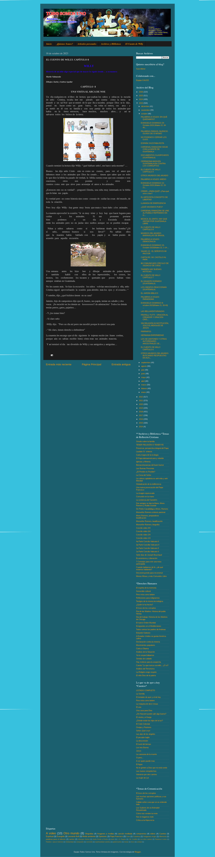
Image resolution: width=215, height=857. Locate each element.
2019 (141, 408)
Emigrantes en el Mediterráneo (148, 626)
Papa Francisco (116, 836)
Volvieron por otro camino (146, 774)
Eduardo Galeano (143, 633)
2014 (141, 427)
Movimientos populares (145, 645)
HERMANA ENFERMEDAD (152, 335)
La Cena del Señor (143, 475)
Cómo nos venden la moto (147, 813)
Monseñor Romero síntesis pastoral (150, 512)
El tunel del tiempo (143, 744)
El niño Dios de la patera (146, 675)
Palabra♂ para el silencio (54, 842)
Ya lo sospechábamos (145, 655)
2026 (141, 92)
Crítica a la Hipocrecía (145, 820)
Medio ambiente (88, 836)
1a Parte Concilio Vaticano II (147, 551)
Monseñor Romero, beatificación (149, 521)
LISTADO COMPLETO (145, 690)
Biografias (89, 834)
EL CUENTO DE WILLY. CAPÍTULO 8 (151, 228)
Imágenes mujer (149, 836)
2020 (141, 404)
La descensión (142, 741)
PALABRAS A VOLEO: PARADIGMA (150, 298)
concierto (89, 842)
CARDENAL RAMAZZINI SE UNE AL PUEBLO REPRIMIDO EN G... (155, 213)
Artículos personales (87, 43)
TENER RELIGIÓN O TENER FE (150, 445)
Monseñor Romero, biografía (147, 525)
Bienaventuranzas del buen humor (150, 465)
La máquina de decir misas (147, 704)
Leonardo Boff (73, 836)
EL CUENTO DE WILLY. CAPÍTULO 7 (151, 276)
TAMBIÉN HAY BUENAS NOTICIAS (151, 270)
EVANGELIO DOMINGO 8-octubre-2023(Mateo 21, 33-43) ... (154, 305)
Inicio (49, 43)
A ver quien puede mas (145, 761)
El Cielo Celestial (143, 724)
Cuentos (162, 834)
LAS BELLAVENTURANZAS (152, 311)
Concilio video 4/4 (143, 528)
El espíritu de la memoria (146, 588)
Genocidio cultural (143, 591)
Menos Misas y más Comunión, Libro (151, 576)
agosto (144, 366)
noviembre (145, 110)
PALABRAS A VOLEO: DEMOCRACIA (150, 240)
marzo (144, 385)
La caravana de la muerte (146, 754)
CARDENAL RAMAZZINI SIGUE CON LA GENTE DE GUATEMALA (154, 149)
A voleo (51, 833)
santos (71, 839)
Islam (112, 839)
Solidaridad (70, 842)
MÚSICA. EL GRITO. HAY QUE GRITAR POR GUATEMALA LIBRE (154, 221)
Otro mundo (71, 833)
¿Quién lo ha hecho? (144, 605)
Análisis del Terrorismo (145, 669)
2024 (141, 99)
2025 (141, 96)
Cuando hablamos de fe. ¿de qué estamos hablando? (149, 568)
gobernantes (117, 842)
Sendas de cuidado (144, 659)
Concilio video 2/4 (143, 535)
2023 (141, 103)
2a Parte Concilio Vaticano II (147, 548)
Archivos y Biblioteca (111, 43)
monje (126, 842)
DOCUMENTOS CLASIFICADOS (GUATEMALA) (155, 156)
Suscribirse (140, 69)
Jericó (138, 751)
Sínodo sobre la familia (145, 441)
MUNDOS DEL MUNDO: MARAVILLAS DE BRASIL (152, 234)
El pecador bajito (143, 737)
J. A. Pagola (121, 839)
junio (143, 374)
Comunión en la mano (145, 496)
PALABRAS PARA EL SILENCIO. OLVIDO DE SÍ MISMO (154, 132)
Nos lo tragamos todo (145, 817)
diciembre (145, 106)
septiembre (146, 362)
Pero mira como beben (145, 594)
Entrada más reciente (58, 364)
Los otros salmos (146, 839)
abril (143, 381)
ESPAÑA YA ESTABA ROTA (152, 143)
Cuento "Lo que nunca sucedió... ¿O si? (152, 665)
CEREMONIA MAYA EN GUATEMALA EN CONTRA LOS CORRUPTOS (153, 163)
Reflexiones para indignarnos (148, 598)
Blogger (138, 852)
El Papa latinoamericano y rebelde (150, 458)
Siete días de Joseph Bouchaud (149, 555)
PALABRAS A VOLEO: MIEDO (153, 179)
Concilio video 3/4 (143, 531)
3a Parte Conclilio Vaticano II (147, 545)
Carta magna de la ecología (147, 455)
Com (128, 836)
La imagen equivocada (145, 493)
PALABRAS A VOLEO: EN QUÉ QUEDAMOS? (154, 118)
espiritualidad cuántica (102, 842)
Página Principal (91, 364)
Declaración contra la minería (148, 642)
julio (143, 370)
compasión (80, 842)
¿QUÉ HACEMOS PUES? (152, 207)
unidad (139, 842)
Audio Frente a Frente (100, 839)
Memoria (162, 836)
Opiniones (103, 836)
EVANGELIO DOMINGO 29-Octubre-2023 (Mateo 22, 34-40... (153, 125)
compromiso (141, 834)
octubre (144, 114)
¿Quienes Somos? (64, 43)
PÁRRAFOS (146, 331)
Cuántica (136, 836)
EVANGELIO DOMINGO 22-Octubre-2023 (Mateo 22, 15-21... (153, 185)
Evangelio (61, 836)
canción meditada (125, 834)
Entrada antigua (121, 364)
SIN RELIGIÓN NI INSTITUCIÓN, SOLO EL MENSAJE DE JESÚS (155, 325)
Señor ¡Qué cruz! (143, 731)
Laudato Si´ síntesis (144, 451)
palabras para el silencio (56, 839)
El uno (138, 707)
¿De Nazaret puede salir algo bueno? (151, 714)
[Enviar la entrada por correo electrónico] (52, 355)
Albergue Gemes (84, 839)
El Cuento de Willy (134, 43)
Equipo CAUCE (142, 80)
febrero (144, 388)
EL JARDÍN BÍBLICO (149, 293)
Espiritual (49, 836)
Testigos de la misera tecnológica (149, 601)
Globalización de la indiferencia (148, 484)
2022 (141, 397)
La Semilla (140, 694)
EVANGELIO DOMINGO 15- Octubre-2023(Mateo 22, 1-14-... (155, 246)
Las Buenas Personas (145, 468)
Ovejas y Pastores (143, 727)
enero (143, 392)
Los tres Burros (142, 747)
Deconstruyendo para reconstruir (149, 573)
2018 (141, 412)
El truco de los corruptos (146, 608)
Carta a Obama (142, 648)
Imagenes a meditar (105, 834)
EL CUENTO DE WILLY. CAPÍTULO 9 (151, 170)
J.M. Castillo (133, 839)
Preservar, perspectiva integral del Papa (152, 448)
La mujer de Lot (142, 778)
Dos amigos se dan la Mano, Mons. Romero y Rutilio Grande (150, 504)
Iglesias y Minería (143, 462)
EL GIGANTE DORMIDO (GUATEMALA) (151, 282)
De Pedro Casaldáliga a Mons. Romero (152, 509)
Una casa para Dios (144, 710)
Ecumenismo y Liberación (146, 558)
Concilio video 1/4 (143, 538)
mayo (143, 377)
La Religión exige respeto (146, 672)
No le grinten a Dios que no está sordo (151, 768)
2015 (141, 423)
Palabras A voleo (161, 839)
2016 (141, 419)
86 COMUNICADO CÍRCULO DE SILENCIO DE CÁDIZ (155, 264)
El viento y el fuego (143, 717)
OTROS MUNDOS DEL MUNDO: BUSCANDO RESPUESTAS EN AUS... (155, 355)
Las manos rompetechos (146, 771)
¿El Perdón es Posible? (145, 472)
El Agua (139, 764)
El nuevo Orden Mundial (146, 623)
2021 (141, 400)
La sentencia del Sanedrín (146, 500)
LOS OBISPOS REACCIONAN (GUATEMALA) (154, 288)
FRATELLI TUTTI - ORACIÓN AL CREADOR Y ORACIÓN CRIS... (154, 317)
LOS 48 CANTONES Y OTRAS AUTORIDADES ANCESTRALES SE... (154, 341)
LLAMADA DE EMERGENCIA (153, 203)
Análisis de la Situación (145, 652)
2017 (141, 415)
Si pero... (139, 758)
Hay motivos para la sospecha (148, 662)
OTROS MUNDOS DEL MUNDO (154, 175)
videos (152, 834)
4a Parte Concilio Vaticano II (147, 541)
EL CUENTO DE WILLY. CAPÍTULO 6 (151, 348)
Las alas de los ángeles (145, 734)
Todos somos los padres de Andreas (151, 629)
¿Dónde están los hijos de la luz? (149, 720)
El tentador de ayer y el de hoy (148, 697)
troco (132, 842)
